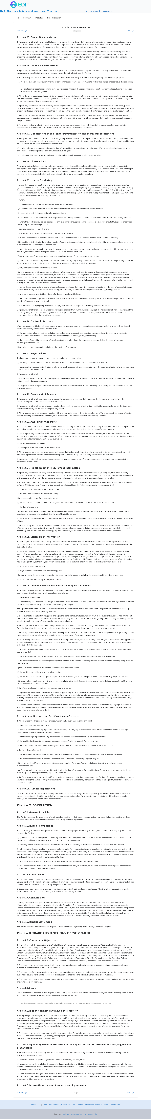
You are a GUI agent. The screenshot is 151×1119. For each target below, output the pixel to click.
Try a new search (91, 11)
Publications (54, 1104)
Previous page (22, 31)
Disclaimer (66, 1114)
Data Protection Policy (90, 1114)
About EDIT (36, 1104)
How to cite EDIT (68, 1104)
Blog (106, 1104)
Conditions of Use (76, 1114)
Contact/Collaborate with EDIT (89, 1104)
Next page (130, 31)
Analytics (106, 11)
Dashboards (115, 1104)
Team (45, 1104)
